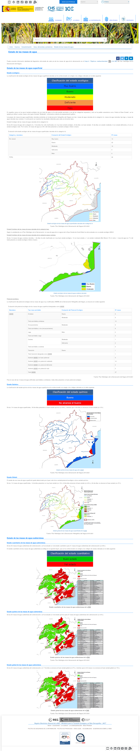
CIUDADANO (56, 725)
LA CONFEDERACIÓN (75, 725)
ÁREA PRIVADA (87, 725)
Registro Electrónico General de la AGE (47, 723)
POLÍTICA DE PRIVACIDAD (65, 728)
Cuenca (17, 47)
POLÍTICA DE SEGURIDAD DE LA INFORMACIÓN (42, 728)
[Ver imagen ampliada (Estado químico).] (70, 636)
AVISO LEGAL (78, 728)
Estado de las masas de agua (63, 47)
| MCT (104, 723)
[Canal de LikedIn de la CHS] (18, 2)
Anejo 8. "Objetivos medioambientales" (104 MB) (100, 61)
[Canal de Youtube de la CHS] (9, 2)
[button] (118, 58)
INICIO (50, 725)
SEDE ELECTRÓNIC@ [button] (68, 2)
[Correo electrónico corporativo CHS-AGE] (35, 2)
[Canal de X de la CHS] (26, 2)
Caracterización (27, 47)
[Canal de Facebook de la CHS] (22, 2)
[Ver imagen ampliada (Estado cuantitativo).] (70, 586)
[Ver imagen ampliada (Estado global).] (70, 689)
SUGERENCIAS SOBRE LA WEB (102, 728)
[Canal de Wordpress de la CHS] (13, 2)
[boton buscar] (104, 39)
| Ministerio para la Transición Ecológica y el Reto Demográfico (80, 723)
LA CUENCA (65, 725)
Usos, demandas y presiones (43, 47)
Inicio (11, 47)
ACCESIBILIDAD (88, 728)
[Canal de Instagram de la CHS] (30, 2)
